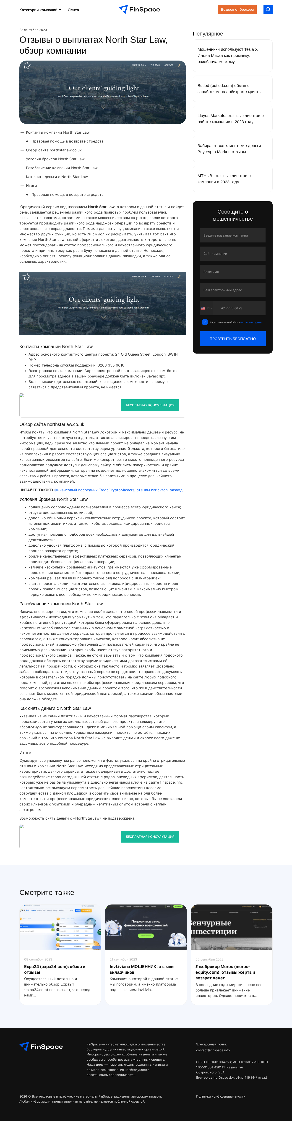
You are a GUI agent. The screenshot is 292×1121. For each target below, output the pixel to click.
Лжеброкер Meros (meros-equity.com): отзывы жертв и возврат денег (225, 972)
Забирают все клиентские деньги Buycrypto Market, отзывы (229, 148)
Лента (73, 10)
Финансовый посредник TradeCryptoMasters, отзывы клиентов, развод (118, 490)
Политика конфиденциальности (220, 1096)
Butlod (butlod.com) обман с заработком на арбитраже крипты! (230, 88)
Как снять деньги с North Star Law (57, 176)
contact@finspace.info (213, 1050)
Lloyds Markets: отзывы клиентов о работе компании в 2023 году (231, 118)
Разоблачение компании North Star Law (62, 168)
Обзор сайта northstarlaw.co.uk (54, 150)
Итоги (31, 185)
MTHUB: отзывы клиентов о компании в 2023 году (224, 178)
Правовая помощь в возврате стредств (67, 141)
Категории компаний (38, 10)
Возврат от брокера (237, 9)
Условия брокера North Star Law (55, 159)
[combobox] (206, 308)
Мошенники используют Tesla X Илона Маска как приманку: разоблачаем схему (228, 55)
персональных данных (251, 322)
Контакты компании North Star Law (58, 132)
